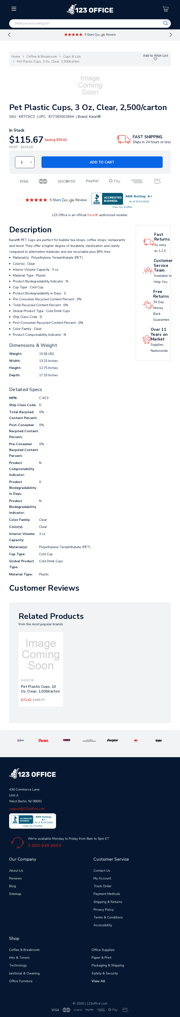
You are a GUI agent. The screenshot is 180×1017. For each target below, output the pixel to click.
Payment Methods (107, 894)
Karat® (92, 215)
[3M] (135, 740)
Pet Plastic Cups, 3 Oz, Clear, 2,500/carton (48, 61)
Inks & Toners (19, 957)
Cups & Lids (72, 56)
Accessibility (103, 925)
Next (171, 34)
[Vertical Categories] (14, 9)
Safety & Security (105, 973)
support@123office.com (27, 809)
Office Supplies (103, 950)
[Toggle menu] (14, 46)
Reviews (15, 878)
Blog (12, 886)
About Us (16, 870)
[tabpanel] (41, 669)
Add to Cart (102, 162)
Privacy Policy (104, 909)
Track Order (103, 886)
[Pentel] (44, 740)
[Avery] (20, 740)
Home (15, 56)
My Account (102, 878)
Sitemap (15, 894)
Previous (9, 34)
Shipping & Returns (108, 902)
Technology (18, 965)
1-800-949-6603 (44, 845)
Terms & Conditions (108, 917)
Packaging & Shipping (108, 965)
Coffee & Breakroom (41, 56)
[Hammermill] (89, 740)
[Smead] (66, 740)
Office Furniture (21, 981)
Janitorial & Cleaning (24, 973)
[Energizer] (112, 740)
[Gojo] (158, 740)
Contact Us (102, 870)
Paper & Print (101, 957)
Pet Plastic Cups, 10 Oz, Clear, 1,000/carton (40, 689)
